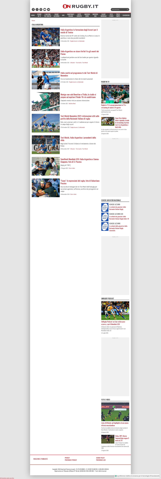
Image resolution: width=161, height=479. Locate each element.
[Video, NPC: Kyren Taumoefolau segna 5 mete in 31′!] (107, 439)
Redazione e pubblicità (40, 459)
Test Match (85, 62)
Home (33, 20)
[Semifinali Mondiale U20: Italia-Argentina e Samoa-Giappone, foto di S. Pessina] (46, 166)
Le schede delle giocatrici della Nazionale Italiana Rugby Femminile (118, 228)
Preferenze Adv (101, 460)
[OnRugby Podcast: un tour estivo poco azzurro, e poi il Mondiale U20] (115, 310)
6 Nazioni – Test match (75, 62)
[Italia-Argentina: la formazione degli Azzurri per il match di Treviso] (46, 37)
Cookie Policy (100, 458)
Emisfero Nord (72, 103)
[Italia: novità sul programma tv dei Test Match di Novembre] (46, 80)
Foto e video (72, 168)
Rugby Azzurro (73, 41)
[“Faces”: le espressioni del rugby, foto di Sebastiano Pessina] (46, 188)
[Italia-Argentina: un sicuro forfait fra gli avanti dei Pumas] (46, 58)
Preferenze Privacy (71, 460)
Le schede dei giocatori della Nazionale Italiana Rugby (117, 208)
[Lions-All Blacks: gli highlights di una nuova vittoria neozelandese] (115, 412)
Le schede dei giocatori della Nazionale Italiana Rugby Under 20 (119, 217)
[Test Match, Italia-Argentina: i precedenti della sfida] (46, 144)
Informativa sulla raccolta (7, 478)
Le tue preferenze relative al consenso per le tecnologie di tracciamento (137, 476)
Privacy (67, 458)
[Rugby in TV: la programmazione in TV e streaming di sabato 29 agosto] (115, 94)
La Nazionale (81, 41)
